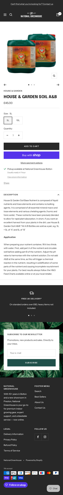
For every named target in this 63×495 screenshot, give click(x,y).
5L (8, 120)
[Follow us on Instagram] (44, 436)
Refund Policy (10, 445)
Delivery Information (13, 434)
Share (6, 183)
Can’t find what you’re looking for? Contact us (32, 4)
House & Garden (13, 91)
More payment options (32, 162)
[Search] (10, 14)
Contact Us (40, 407)
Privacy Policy (10, 439)
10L (18, 120)
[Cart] (57, 14)
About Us (39, 402)
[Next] (58, 85)
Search (38, 391)
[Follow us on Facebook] (38, 436)
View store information (17, 177)
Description (11, 194)
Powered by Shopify (34, 460)
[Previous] (5, 85)
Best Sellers (40, 396)
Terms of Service (12, 450)
